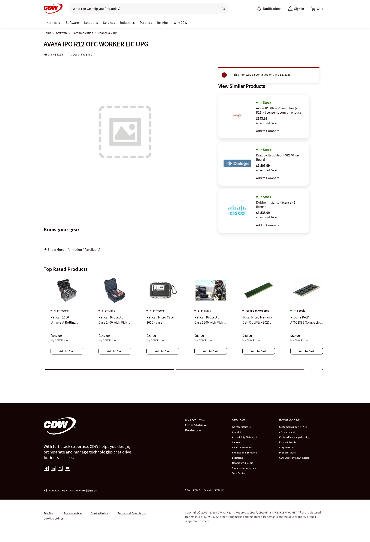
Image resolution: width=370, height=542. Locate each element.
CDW (187, 490)
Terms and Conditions (132, 513)
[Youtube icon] (67, 468)
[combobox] (142, 8)
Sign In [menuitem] (299, 8)
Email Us (92, 490)
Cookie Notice (99, 513)
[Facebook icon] (46, 468)
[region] (185, 324)
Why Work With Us (241, 426)
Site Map (49, 513)
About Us (237, 432)
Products (192, 430)
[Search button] (223, 8)
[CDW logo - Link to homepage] (53, 8)
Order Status (194, 425)
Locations (237, 457)
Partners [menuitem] (146, 22)
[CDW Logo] (53, 8)
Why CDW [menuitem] (180, 22)
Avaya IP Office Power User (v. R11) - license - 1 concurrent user (279, 110)
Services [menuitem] (109, 22)
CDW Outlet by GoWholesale (294, 457)
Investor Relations (242, 447)
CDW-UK (219, 490)
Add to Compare (267, 131)
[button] (316, 8)
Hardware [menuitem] (53, 22)
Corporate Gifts (287, 447)
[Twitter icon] (60, 468)
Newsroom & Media (242, 462)
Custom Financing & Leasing (294, 437)
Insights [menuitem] (163, 22)
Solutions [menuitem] (91, 22)
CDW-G (196, 490)
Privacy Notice (73, 513)
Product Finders (288, 452)
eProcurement (287, 432)
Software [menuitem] (72, 22)
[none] (53, 22)
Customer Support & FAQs (293, 426)
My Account (193, 420)
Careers (236, 442)
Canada (208, 490)
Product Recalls (287, 442)
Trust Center (238, 473)
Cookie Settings (53, 518)
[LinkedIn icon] (53, 468)
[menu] (269, 8)
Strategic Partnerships (244, 468)
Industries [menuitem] (127, 22)
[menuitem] (259, 8)
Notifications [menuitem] (272, 8)
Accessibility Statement (244, 437)
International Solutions (244, 452)
